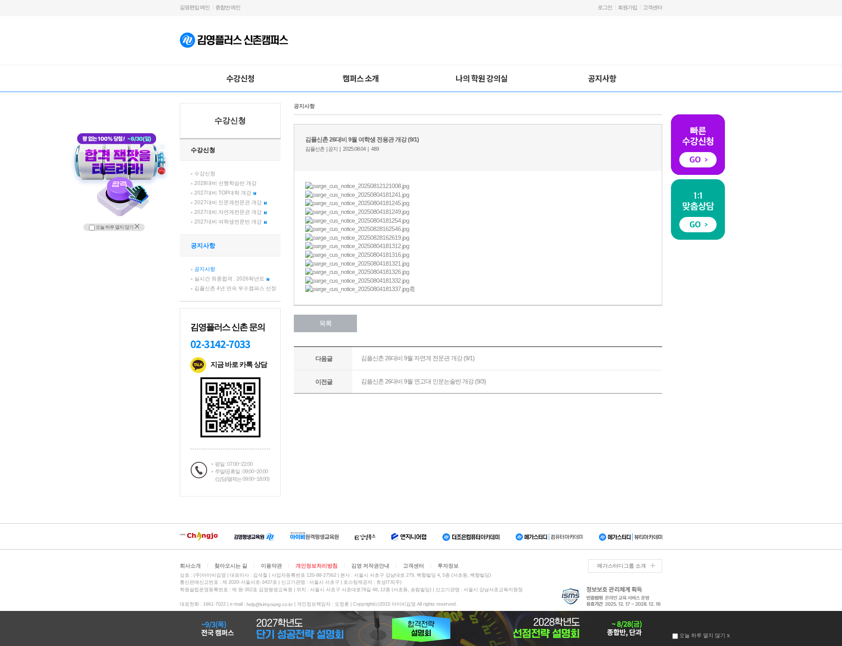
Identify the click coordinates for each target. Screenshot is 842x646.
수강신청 (240, 78)
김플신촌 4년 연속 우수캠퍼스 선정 (235, 288)
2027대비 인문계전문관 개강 (228, 202)
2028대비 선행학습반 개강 (225, 183)
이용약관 (271, 566)
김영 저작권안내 (370, 566)
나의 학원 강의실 (481, 78)
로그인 (605, 7)
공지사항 (602, 78)
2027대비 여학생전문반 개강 (228, 222)
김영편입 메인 (195, 7)
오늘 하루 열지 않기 (114, 227)
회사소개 (190, 566)
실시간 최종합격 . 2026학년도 (229, 279)
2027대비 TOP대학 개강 (222, 193)
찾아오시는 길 (230, 566)
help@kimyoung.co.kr (269, 604)
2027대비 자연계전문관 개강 (228, 212)
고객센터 (652, 7)
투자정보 (448, 566)
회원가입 (627, 7)
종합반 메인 (227, 7)
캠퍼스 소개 (361, 78)
